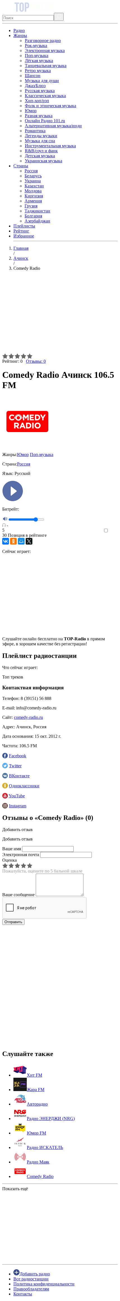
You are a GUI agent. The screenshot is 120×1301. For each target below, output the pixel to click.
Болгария (33, 216)
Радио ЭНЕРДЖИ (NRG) (51, 1118)
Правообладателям (31, 1289)
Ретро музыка (38, 70)
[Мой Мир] (21, 541)
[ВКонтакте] (5, 541)
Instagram (17, 805)
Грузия (31, 206)
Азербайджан (37, 221)
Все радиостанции (31, 1279)
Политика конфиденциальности (44, 1284)
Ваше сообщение (18, 894)
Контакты (22, 1294)
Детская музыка (40, 155)
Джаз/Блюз (35, 85)
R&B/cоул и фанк (41, 150)
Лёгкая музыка (39, 60)
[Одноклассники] (13, 541)
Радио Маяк (38, 1162)
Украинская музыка (43, 160)
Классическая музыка (45, 95)
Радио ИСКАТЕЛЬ (45, 1147)
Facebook (17, 755)
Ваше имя (11, 848)
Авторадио (37, 1104)
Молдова (33, 190)
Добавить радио (35, 1273)
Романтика (35, 130)
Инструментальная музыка (50, 145)
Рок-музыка (36, 45)
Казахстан (34, 185)
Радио (19, 30)
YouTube (17, 795)
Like (114, 530)
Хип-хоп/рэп (37, 100)
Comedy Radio (40, 1176)
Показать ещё (15, 1188)
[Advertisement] (60, 314)
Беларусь (33, 175)
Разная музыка (38, 115)
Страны (20, 165)
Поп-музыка (36, 55)
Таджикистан (37, 211)
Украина (33, 180)
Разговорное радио (43, 40)
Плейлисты (24, 226)
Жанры (20, 35)
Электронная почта (20, 854)
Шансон (32, 75)
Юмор (31, 110)
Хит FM (34, 1075)
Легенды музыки (41, 135)
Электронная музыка (45, 50)
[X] (29, 541)
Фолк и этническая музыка (50, 105)
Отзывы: (36, 361)
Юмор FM (36, 1133)
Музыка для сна (40, 140)
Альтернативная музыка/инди (53, 125)
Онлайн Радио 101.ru (45, 120)
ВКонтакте (19, 775)
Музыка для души (42, 80)
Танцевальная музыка (45, 65)
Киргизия (34, 195)
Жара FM (35, 1089)
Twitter (15, 765)
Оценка (9, 860)
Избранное (23, 236)
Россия (31, 170)
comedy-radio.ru (28, 717)
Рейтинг (21, 231)
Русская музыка (40, 90)
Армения (33, 201)
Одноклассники (24, 785)
